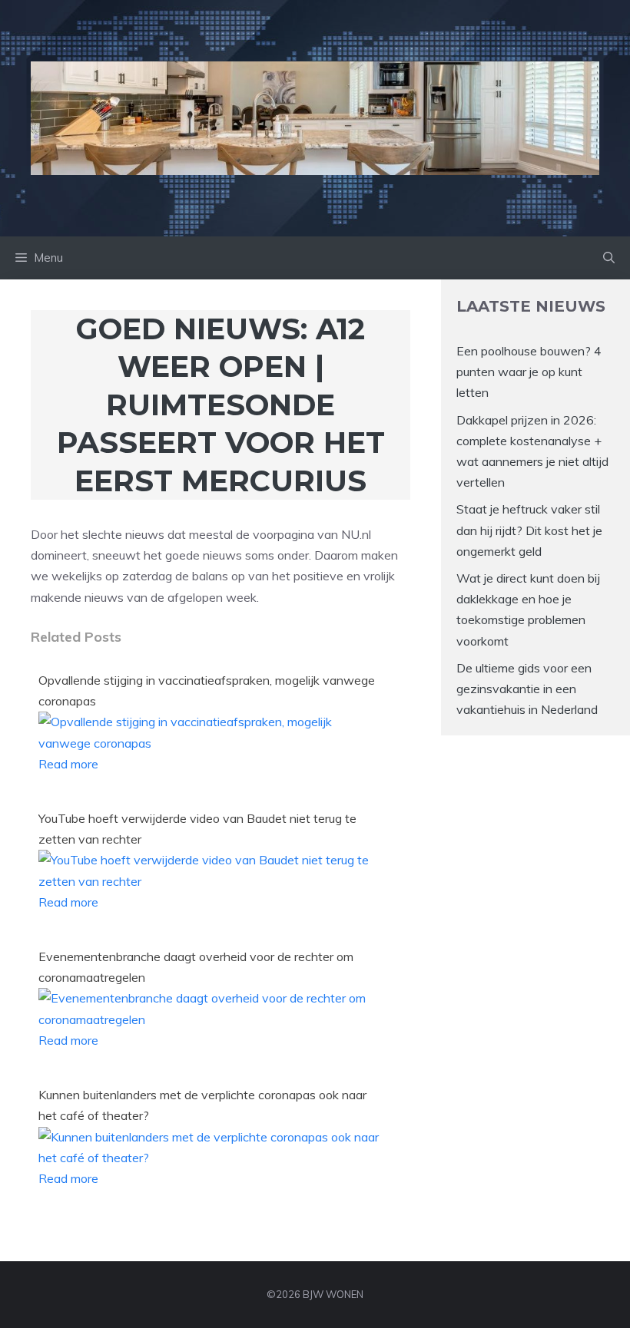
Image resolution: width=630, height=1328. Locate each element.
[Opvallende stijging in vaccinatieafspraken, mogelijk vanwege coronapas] (209, 743)
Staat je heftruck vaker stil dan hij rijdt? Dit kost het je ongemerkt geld (529, 529)
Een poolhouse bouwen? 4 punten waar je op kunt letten (529, 371)
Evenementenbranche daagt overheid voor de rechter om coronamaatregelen (195, 967)
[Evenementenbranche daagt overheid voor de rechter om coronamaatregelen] (209, 1019)
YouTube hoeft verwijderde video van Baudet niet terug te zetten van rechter (197, 829)
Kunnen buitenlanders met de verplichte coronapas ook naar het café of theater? (202, 1105)
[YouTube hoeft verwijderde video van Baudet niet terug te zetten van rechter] (209, 881)
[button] (609, 258)
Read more (68, 763)
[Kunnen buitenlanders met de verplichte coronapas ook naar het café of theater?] (209, 1157)
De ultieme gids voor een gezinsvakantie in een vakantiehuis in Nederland (527, 688)
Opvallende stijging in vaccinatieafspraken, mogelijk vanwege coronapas (206, 690)
